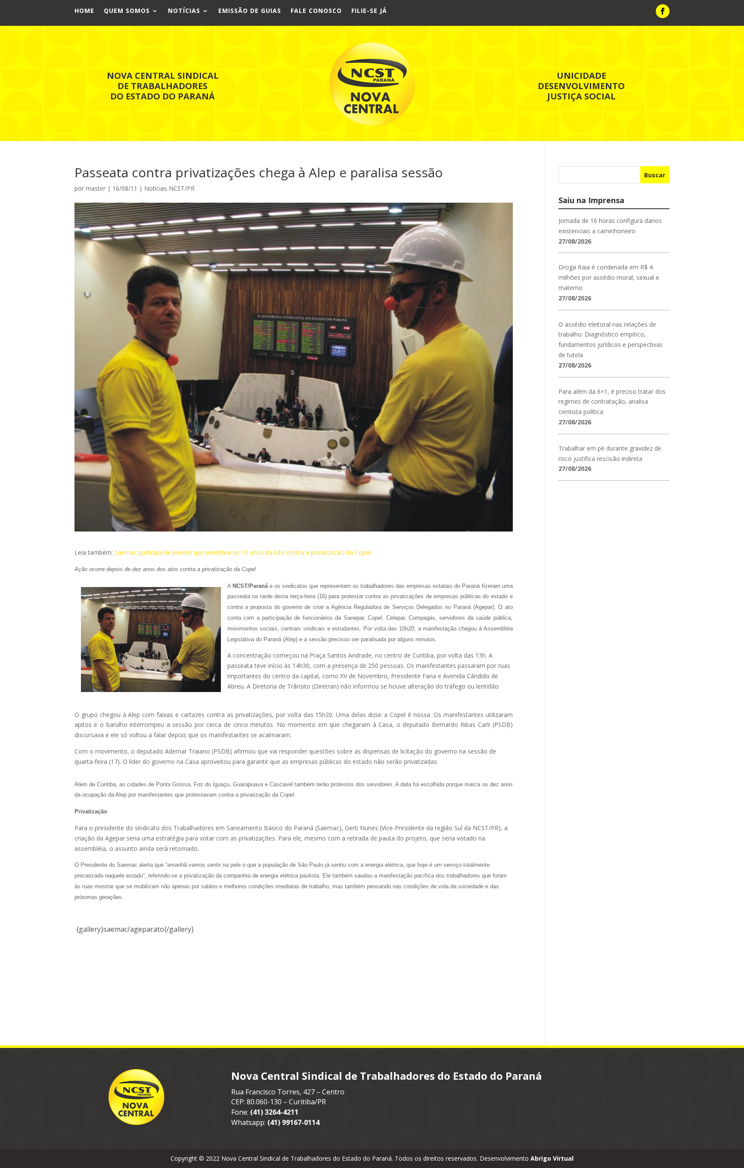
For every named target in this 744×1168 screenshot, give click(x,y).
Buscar (654, 175)
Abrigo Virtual (552, 1158)
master (95, 188)
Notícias (184, 11)
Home (84, 11)
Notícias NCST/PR (169, 188)
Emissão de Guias (249, 11)
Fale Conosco (316, 11)
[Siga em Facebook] (663, 11)
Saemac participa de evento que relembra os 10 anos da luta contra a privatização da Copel (243, 552)
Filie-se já (369, 11)
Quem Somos (127, 11)
